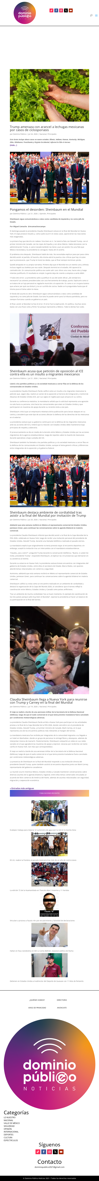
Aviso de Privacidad (37, 1008)
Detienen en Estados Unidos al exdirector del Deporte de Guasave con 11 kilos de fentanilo (46, 981)
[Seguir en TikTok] (51, 10)
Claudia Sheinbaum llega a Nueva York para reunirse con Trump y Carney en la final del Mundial (48, 701)
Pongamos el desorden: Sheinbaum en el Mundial (46, 209)
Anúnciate (62, 1008)
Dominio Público (19, 134)
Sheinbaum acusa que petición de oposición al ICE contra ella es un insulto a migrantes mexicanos (46, 372)
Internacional (11, 1131)
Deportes (8, 1134)
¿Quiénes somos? (37, 1000)
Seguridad (9, 1126)
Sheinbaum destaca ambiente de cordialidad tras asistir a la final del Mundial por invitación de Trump (48, 514)
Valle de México (12, 1123)
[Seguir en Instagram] (61, 10)
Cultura (8, 1137)
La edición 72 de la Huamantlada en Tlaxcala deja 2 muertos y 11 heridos (39, 890)
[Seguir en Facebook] (56, 10)
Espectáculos (11, 1140)
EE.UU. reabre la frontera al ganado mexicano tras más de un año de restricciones (43, 860)
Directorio (62, 1000)
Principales (52, 134)
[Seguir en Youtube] (71, 10)
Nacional (43, 134)
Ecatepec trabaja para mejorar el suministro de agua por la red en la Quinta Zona (43, 830)
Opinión (42, 213)
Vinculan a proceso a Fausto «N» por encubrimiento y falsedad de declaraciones (42, 920)
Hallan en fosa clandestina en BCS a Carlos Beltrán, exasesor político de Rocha (41, 951)
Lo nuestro (9, 1117)
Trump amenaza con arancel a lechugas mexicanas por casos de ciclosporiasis (47, 128)
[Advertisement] (49, 44)
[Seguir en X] (66, 10)
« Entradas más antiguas (22, 788)
